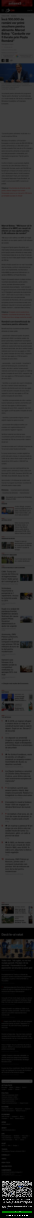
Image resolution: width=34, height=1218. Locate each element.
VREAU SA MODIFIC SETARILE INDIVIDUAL (17, 1215)
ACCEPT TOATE (17, 1212)
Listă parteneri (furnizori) (6, 1208)
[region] (17, 1197)
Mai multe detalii (20, 1186)
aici (11, 1193)
